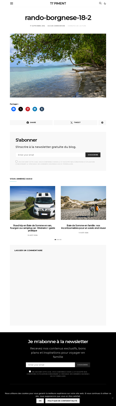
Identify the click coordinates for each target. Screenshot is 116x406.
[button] (105, 3)
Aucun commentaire (56, 26)
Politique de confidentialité (62, 401)
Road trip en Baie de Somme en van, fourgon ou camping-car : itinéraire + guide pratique (32, 228)
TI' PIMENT (58, 3)
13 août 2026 (32, 235)
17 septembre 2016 (37, 26)
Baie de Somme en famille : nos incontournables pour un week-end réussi (83, 226)
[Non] (112, 398)
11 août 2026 (83, 233)
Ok (40, 401)
